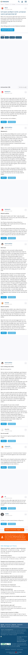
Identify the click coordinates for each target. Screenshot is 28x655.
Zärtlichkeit (18, 37)
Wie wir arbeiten (15, 626)
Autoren (8, 626)
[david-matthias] (3, 128)
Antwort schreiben (7, 30)
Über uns (3, 626)
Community (8, 624)
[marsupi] (3, 303)
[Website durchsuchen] (19, 1)
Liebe (2, 37)
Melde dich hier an (17, 536)
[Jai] (3, 497)
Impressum (7, 649)
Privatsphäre (20, 649)
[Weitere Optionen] (25, 8)
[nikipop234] (3, 447)
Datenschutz (13, 649)
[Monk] (3, 8)
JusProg (18, 646)
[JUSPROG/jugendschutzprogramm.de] (6, 644)
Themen (7, 4)
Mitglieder (14, 624)
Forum (2, 4)
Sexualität (12, 37)
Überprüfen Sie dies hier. (21, 641)
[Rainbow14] (3, 92)
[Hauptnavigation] (25, 1)
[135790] (3, 514)
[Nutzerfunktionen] (22, 1)
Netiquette (20, 624)
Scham (13, 4)
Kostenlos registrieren (21, 539)
